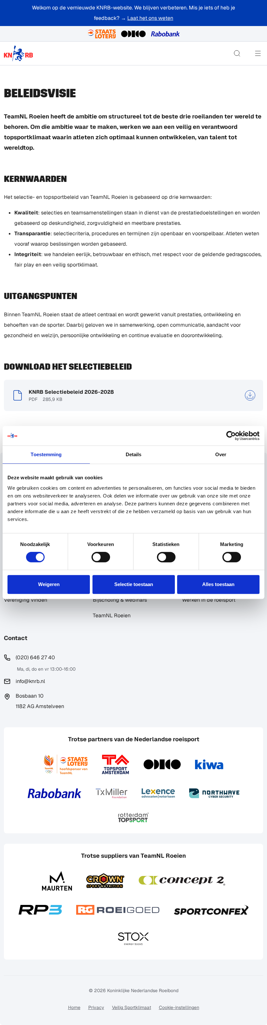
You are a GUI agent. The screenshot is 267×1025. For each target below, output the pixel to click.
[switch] (100, 557)
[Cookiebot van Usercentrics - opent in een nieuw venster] (231, 436)
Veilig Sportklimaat (131, 1007)
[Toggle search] (237, 53)
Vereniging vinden (25, 599)
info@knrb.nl (30, 681)
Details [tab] (134, 454)
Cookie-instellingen (179, 1007)
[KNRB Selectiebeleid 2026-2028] (250, 395)
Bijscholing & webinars (120, 599)
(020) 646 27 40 (35, 657)
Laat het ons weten (150, 18)
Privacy (96, 1007)
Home (74, 1007)
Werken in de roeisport (208, 599)
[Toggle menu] (258, 53)
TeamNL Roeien (112, 615)
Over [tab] (220, 454)
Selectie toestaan (133, 584)
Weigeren (49, 584)
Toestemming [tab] (46, 454)
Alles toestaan (218, 584)
